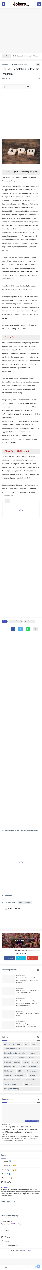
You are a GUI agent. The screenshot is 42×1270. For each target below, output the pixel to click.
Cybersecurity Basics (26, 1057)
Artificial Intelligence (12, 1048)
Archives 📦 (8, 1178)
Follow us (22, 958)
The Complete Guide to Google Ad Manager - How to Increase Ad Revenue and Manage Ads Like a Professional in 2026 (19, 1130)
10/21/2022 (21, 976)
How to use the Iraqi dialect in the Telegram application (27, 992)
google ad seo (29, 621)
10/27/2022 (21, 1022)
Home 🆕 (7, 1161)
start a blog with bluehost (14, 1075)
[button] (13, 629)
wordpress (29, 1084)
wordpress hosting (11, 1089)
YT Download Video (10, 1245)
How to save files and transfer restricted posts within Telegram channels (27, 980)
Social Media (32, 1071)
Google (35, 1062)
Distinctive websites (12, 1062)
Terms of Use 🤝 (9, 1165)
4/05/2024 (21, 988)
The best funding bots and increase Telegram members (26, 1025)
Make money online (28, 1066)
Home (6, 64)
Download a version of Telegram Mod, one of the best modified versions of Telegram (27, 1003)
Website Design (10, 1084)
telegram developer (11, 1080)
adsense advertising (20, 64)
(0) (38, 79)
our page (10, 958)
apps (34, 1044)
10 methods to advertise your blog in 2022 (27, 1015)
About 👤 (7, 1174)
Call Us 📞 (7, 1182)
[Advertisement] (21, 30)
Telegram (33, 1075)
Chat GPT (7, 1241)
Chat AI (7, 1057)
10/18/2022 (21, 999)
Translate (17, 1224)
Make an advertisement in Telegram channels (26, 56)
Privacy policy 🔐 (10, 1169)
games (26, 1062)
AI (26, 1044)
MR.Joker (6, 1237)
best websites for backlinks (14, 1053)
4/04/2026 (7, 1125)
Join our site (21, 940)
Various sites (31, 1080)
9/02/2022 (21, 1011)
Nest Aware (8, 1071)
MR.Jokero (4, 1188)
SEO (20, 1071)
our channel (33, 958)
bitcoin (33, 1053)
